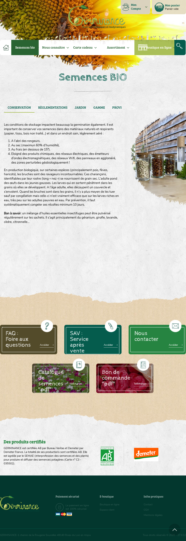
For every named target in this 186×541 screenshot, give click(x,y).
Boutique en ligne (159, 47)
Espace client (107, 510)
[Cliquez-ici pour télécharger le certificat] (146, 454)
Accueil (85, 65)
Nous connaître (53, 47)
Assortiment (116, 47)
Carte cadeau (83, 47)
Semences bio (25, 47)
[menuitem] (169, 7)
